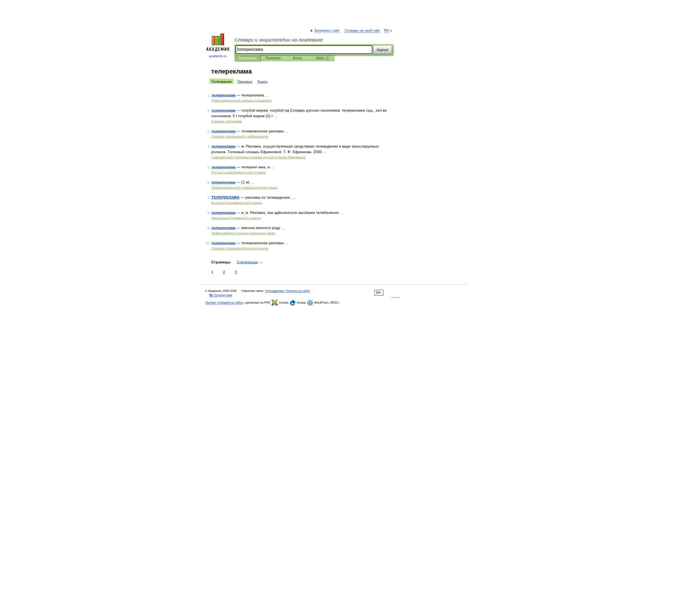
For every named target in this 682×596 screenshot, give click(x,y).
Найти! (382, 50)
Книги (297, 58)
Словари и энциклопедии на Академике (278, 40)
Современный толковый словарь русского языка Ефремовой (258, 157)
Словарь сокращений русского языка (239, 248)
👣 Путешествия (220, 295)
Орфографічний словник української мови (243, 233)
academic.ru (218, 56)
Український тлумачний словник (236, 218)
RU (386, 30)
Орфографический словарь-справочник (241, 101)
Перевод (244, 81)
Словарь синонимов (226, 121)
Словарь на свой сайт (362, 30)
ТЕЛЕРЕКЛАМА (225, 197)
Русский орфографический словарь (238, 172)
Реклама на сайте (298, 290)
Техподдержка (274, 290)
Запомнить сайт (327, 30)
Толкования (247, 58)
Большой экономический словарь (236, 203)
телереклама (223, 95)
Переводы (273, 58)
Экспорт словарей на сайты (224, 302)
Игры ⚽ (322, 58)
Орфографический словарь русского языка (244, 188)
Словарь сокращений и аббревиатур (239, 136)
